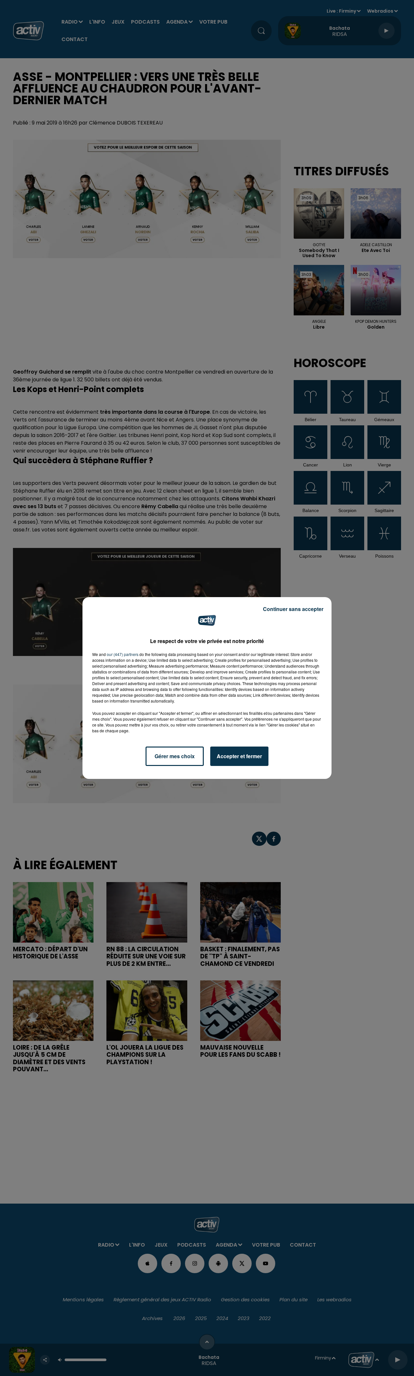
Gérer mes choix (175, 756)
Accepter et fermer (239, 756)
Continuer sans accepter (293, 609)
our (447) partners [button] (122, 654)
